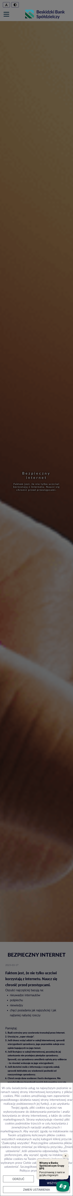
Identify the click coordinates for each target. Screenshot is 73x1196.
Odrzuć (18, 1179)
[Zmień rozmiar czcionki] (6, 4)
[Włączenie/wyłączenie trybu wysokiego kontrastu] (15, 4)
